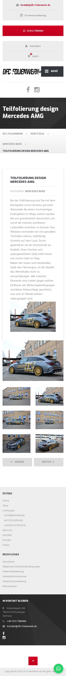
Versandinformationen (14, 576)
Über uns (7, 530)
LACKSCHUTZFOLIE (15, 525)
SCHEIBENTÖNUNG (14, 515)
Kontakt (7, 540)
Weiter (47, 462)
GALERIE (7, 535)
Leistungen (8, 510)
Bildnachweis (10, 586)
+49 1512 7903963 (16, 621)
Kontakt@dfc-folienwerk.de (35, 5)
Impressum (8, 561)
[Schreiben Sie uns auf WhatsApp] (58, 668)
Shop (5, 505)
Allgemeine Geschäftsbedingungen (21, 566)
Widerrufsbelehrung (13, 571)
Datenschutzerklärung (14, 581)
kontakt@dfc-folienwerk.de (22, 626)
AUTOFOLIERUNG (13, 520)
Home (6, 500)
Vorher (18, 462)
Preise (6, 545)
